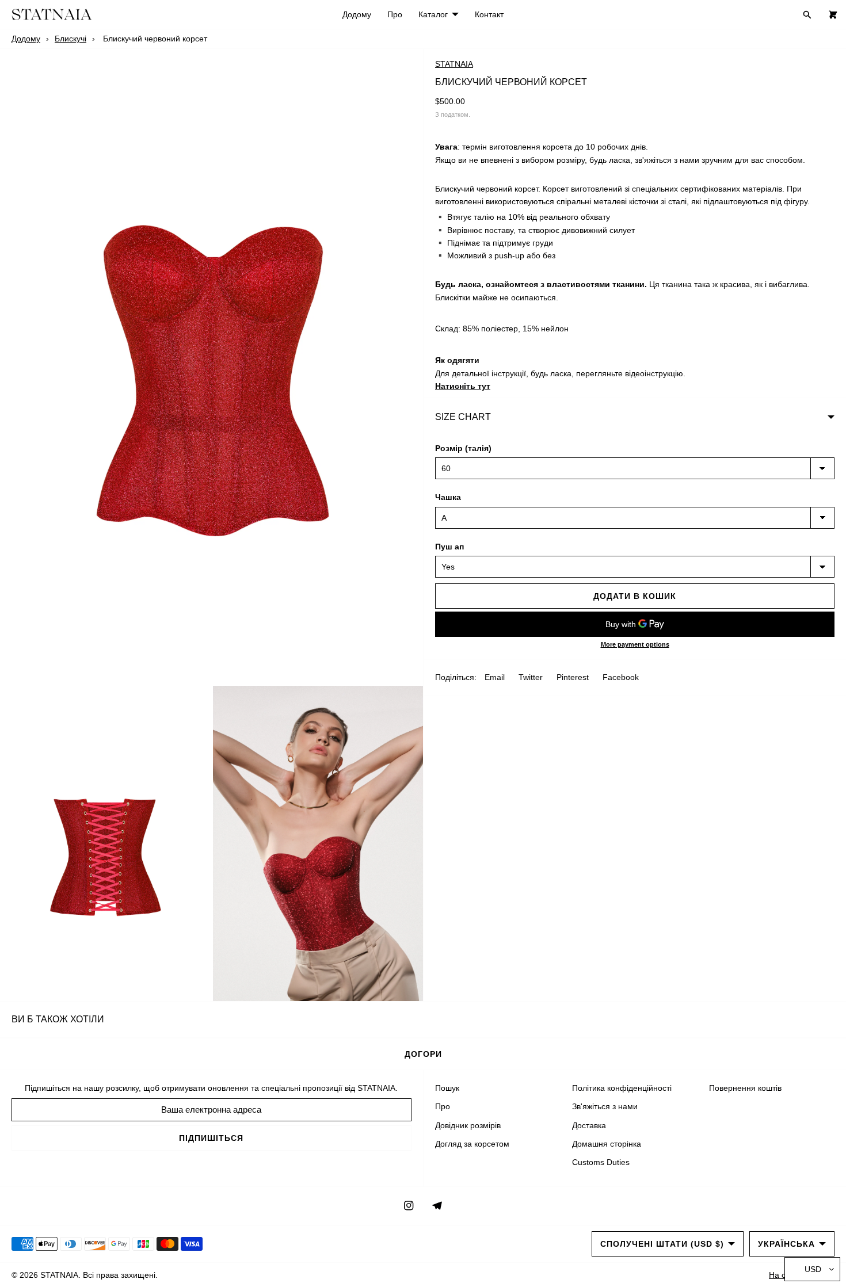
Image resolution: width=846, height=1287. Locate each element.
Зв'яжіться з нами (605, 1106)
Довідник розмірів (468, 1125)
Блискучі (70, 38)
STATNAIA (454, 63)
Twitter (531, 677)
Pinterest (573, 677)
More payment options (635, 644)
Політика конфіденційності (622, 1088)
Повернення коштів (745, 1088)
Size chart (463, 417)
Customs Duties (601, 1162)
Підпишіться (211, 1138)
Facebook (621, 677)
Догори (423, 1054)
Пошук (447, 1088)
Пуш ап (449, 546)
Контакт (489, 14)
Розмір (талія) (463, 448)
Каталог (433, 14)
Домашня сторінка (606, 1143)
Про (394, 14)
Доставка (589, 1125)
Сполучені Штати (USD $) (662, 1243)
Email (495, 677)
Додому (356, 14)
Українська (786, 1243)
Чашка (448, 497)
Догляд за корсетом (472, 1143)
